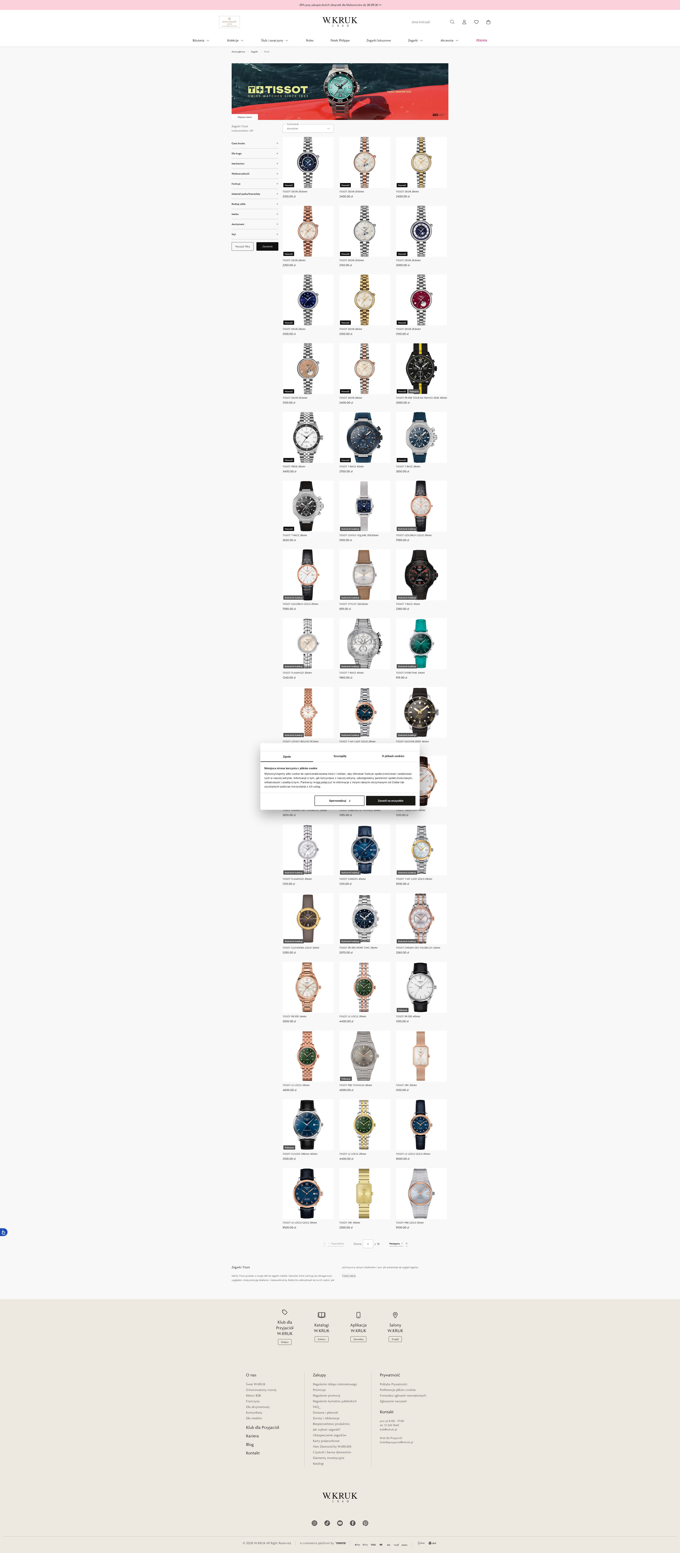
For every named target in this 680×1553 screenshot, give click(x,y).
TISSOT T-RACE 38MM (408, 466)
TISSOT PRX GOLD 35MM (410, 1222)
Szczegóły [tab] (340, 756)
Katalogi (318, 1463)
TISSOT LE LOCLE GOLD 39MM (300, 1222)
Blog (250, 1444)
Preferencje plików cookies (398, 1390)
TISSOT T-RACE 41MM (408, 604)
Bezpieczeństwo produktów (331, 1424)
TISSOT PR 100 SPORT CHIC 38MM (358, 947)
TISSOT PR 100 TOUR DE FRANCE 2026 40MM (421, 397)
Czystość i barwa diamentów (332, 1452)
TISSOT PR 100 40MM (408, 1016)
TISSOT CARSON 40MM (352, 878)
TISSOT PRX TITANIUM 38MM (355, 1085)
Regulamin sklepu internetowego (335, 1384)
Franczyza (253, 1401)
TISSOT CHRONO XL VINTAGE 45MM (359, 810)
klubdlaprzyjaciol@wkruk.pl (396, 1442)
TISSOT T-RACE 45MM (351, 466)
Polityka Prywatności (393, 1384)
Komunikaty (254, 1412)
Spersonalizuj (337, 800)
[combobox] (308, 128)
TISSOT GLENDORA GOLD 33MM (301, 947)
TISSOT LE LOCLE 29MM (352, 1016)
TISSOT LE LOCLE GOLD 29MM (413, 1153)
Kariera (252, 1435)
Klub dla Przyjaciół (262, 1427)
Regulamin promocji (326, 1395)
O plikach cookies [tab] (393, 756)
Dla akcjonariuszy (258, 1407)
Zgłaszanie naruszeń (393, 1401)
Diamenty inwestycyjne (328, 1458)
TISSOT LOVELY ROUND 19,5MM (300, 741)
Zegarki (254, 51)
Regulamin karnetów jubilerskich (335, 1401)
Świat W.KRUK (255, 1384)
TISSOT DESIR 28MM (407, 191)
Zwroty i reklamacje (326, 1418)
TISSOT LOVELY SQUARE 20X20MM (358, 535)
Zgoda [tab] (287, 756)
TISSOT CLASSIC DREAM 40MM (300, 1153)
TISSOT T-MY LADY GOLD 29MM (357, 741)
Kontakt (253, 1452)
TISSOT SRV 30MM (406, 1085)
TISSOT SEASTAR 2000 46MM (412, 741)
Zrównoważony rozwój (261, 1390)
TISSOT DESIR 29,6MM (295, 191)
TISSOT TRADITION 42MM (410, 810)
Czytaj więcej (349, 1275)
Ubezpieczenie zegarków (329, 1435)
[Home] (340, 22)
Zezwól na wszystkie (390, 800)
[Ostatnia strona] (406, 1243)
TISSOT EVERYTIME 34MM (410, 672)
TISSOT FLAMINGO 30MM (297, 672)
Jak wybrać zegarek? (326, 1429)
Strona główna (238, 51)
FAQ (316, 1407)
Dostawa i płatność (325, 1412)
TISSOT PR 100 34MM (294, 1016)
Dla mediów (254, 1418)
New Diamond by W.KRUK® (332, 1446)
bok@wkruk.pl (388, 1429)
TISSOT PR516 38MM (294, 466)
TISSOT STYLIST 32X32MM (353, 604)
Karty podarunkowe (326, 1441)
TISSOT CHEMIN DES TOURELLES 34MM (305, 810)
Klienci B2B (253, 1395)
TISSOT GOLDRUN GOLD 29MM (414, 535)
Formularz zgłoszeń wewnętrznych (403, 1395)
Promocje (319, 1390)
